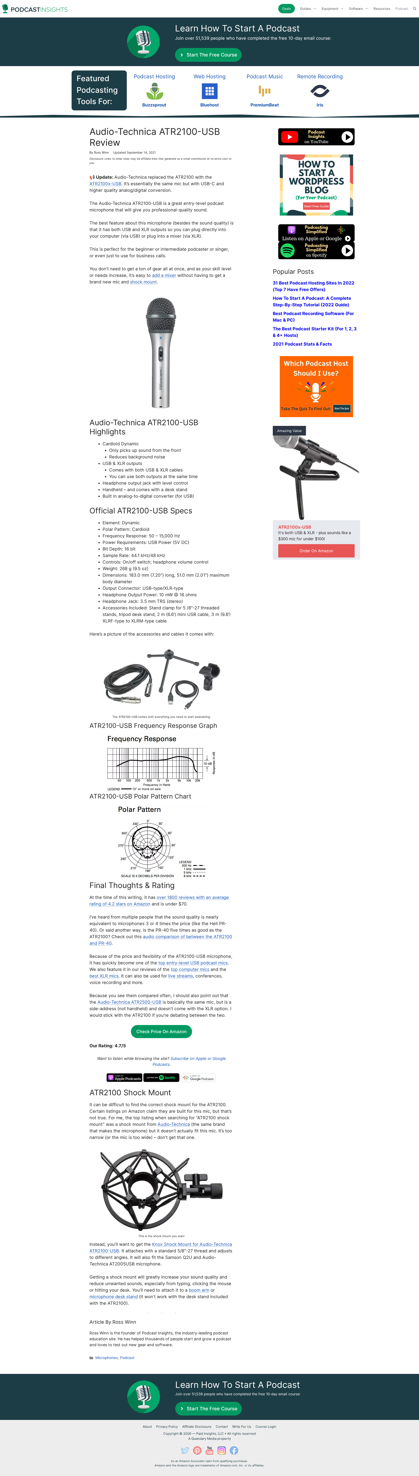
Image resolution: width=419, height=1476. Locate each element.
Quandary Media (203, 1439)
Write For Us (241, 1427)
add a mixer (164, 275)
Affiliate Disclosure (196, 1427)
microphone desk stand (113, 1296)
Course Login (266, 1427)
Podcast (401, 9)
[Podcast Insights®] (35, 8)
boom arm (199, 1290)
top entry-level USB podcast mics (193, 962)
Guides (305, 9)
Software (356, 9)
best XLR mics (103, 976)
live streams (180, 976)
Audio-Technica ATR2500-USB (129, 1002)
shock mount (143, 282)
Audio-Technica (174, 1124)
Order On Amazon (316, 551)
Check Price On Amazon (161, 1031)
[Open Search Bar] (414, 8)
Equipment (330, 9)
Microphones (106, 1358)
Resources (382, 9)
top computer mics (190, 969)
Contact (222, 1427)
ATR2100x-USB (105, 183)
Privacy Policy (167, 1427)
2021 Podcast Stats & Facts (302, 344)
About (147, 1427)
